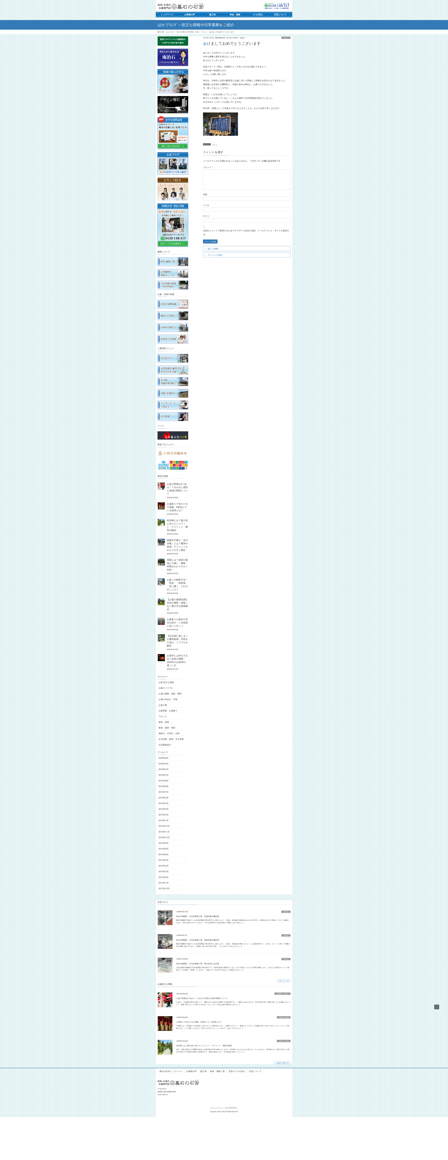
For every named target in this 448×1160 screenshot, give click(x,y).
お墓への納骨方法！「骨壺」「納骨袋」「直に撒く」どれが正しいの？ (177, 584)
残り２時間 (213, 248)
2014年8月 (164, 848)
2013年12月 (164, 888)
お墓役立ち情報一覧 (282, 1063)
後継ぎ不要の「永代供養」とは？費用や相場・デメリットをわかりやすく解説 (177, 545)
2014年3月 (164, 871)
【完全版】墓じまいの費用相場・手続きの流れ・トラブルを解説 (177, 640)
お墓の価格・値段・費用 (170, 693)
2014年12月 (164, 825)
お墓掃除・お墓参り (168, 710)
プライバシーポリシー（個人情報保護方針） (224, 1107)
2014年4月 (164, 865)
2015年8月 (164, 786)
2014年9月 (164, 842)
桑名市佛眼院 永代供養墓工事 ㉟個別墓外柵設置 (197, 916)
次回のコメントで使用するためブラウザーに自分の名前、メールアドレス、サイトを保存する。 (246, 232)
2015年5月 (164, 797)
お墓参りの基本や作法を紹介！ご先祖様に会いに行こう (177, 622)
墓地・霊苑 (164, 721)
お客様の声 (191, 1071)
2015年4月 (164, 803)
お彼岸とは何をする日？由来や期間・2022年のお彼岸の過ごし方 (177, 660)
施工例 (203, 1071)
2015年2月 (164, 814)
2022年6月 (164, 757)
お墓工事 (163, 704)
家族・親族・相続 (167, 727)
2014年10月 (164, 837)
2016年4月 (164, 769)
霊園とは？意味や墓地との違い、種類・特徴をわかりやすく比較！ (177, 564)
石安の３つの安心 (236, 1071)
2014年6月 (164, 854)
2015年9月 (164, 780)
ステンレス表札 (215, 254)
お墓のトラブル (166, 687)
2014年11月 (164, 831)
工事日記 (286, 912)
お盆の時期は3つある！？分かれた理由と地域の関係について (177, 488)
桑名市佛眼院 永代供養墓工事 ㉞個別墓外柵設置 (197, 940)
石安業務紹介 (165, 744)
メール (206, 205)
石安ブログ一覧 (284, 981)
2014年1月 (164, 882)
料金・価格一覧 (217, 1071)
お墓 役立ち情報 (166, 682)
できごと (286, 38)
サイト (206, 215)
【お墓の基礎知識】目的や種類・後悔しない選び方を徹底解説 (177, 604)
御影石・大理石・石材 (169, 733)
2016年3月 (164, 774)
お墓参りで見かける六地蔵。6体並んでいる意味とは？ (177, 507)
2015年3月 (164, 808)
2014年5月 (164, 859)
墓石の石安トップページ (170, 1071)
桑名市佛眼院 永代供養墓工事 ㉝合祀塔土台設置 (197, 963)
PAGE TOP (436, 1007)
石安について (255, 1071)
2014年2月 (164, 877)
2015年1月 (164, 820)
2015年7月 (164, 791)
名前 (205, 194)
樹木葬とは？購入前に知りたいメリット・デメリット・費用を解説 (177, 525)
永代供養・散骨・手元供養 (171, 738)
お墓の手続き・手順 (168, 699)
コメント (208, 167)
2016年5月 (164, 763)
